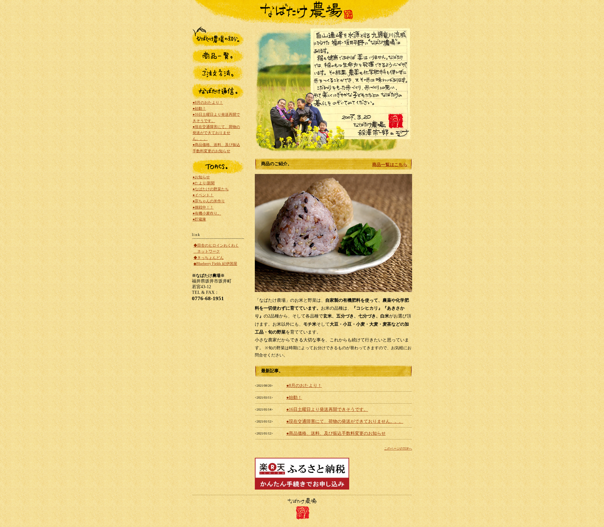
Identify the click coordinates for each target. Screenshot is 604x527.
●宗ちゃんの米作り (209, 201)
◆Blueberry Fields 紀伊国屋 (215, 263)
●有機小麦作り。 (207, 213)
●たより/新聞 (204, 183)
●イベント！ (203, 195)
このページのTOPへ (398, 448)
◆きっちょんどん (208, 257)
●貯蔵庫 (199, 219)
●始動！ (294, 397)
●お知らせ (201, 177)
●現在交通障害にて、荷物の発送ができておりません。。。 (344, 421)
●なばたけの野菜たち (211, 189)
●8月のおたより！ (304, 385)
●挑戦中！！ (203, 207)
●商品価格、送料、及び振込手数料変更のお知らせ (336, 433)
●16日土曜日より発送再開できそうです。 (327, 409)
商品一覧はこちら (389, 164)
